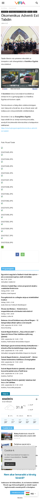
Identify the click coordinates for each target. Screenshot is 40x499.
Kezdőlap (4, 8)
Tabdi (35, 11)
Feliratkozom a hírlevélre (20, 492)
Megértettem (9, 464)
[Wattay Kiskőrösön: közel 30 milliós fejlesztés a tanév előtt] (6, 436)
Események (5, 11)
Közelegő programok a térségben (17, 11)
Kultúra (30, 11)
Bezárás (20, 498)
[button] (37, 3)
